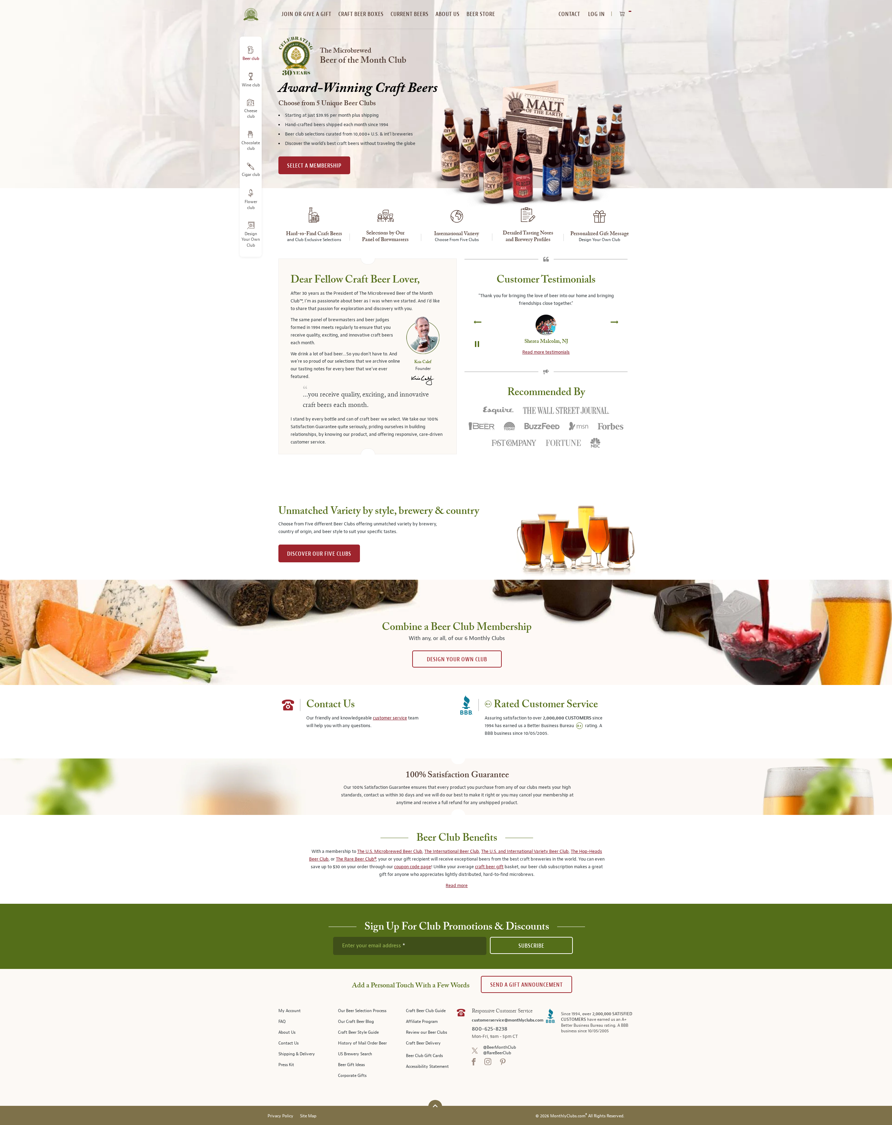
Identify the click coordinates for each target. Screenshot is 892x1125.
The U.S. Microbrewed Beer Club (389, 851)
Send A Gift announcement (526, 985)
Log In (596, 14)
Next (614, 321)
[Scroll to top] (435, 1106)
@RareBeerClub (497, 1053)
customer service (390, 718)
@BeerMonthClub (499, 1047)
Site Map (308, 1116)
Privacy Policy (280, 1116)
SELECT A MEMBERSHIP (314, 166)
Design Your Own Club (457, 659)
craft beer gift (489, 867)
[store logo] (251, 10)
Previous (477, 321)
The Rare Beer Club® (356, 859)
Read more (457, 885)
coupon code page (412, 867)
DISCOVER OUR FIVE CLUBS (319, 554)
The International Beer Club (451, 851)
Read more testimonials (546, 352)
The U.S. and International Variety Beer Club (525, 851)
